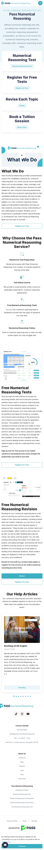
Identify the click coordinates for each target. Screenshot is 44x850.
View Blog (22, 687)
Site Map (34, 821)
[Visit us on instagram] (22, 714)
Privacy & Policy (12, 821)
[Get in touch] (5, 845)
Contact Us (22, 758)
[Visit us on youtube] (27, 714)
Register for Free (22, 88)
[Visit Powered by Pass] (22, 828)
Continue (22, 846)
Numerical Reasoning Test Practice (22, 802)
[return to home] (22, 706)
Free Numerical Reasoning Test (22, 807)
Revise (22, 105)
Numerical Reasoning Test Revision (22, 798)
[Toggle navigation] (40, 3)
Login (22, 770)
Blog (22, 762)
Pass (22, 774)
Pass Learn (22, 778)
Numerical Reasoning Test (22, 66)
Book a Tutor (22, 127)
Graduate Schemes (22, 790)
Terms (24, 821)
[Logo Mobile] (16, 3)
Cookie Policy (6, 842)
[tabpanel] (22, 653)
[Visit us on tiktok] (16, 714)
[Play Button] (22, 155)
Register (22, 766)
